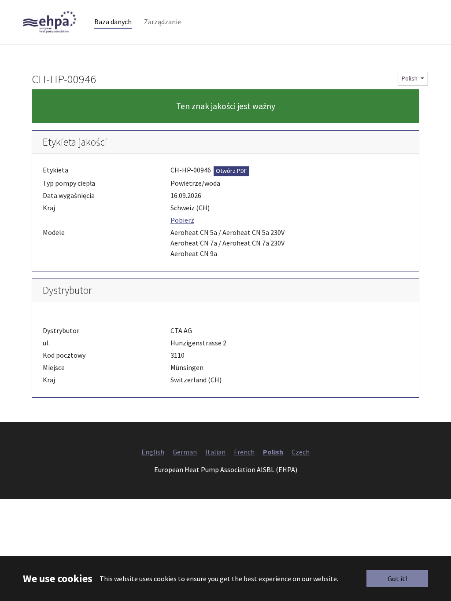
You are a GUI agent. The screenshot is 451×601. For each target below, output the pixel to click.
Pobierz (182, 220)
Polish (410, 78)
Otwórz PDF (231, 171)
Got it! (397, 578)
